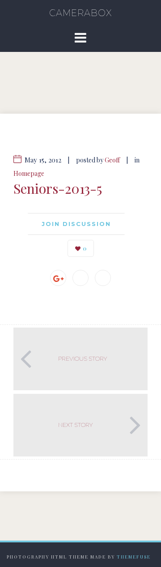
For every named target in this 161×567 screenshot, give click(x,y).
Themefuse (134, 557)
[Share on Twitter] (103, 278)
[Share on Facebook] (80, 278)
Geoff (112, 160)
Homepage (28, 173)
